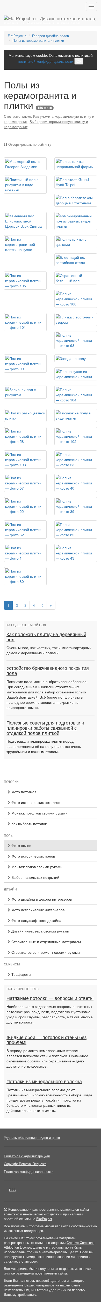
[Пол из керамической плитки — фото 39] (76, 506)
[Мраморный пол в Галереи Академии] (25, 164)
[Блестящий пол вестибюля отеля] (76, 260)
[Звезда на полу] (76, 358)
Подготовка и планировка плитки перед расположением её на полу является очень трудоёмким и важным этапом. (43, 746)
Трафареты (20, 974)
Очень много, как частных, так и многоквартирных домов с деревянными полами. (48, 650)
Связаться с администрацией (27, 1156)
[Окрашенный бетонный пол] (76, 278)
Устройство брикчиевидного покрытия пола (47, 671)
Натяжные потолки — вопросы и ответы (49, 998)
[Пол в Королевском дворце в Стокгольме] (76, 200)
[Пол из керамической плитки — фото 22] (25, 506)
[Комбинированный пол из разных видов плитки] (76, 221)
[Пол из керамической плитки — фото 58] (25, 436)
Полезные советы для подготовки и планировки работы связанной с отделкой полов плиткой (45, 728)
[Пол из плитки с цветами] (76, 241)
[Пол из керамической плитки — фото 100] (76, 299)
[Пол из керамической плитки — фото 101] (25, 322)
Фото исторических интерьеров (37, 909)
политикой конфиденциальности (45, 61)
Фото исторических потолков (35, 802)
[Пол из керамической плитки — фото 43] (76, 553)
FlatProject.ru (17, 35)
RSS (12, 1190)
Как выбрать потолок (28, 823)
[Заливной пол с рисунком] (25, 392)
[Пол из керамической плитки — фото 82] (76, 529)
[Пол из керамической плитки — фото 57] (25, 483)
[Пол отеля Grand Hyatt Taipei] (76, 182)
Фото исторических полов (32, 856)
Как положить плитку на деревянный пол (46, 637)
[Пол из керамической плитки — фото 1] (25, 553)
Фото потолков (23, 791)
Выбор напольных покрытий (34, 877)
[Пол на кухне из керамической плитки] (76, 374)
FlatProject (44, 1218)
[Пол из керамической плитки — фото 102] (76, 436)
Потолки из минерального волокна (44, 1081)
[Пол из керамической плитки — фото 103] (25, 459)
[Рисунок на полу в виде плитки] (76, 415)
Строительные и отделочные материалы (45, 941)
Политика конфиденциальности (28, 1171)
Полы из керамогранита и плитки (38, 40)
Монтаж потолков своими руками (39, 813)
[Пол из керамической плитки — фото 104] (76, 394)
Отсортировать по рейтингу (29, 144)
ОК (78, 61)
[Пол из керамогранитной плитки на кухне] (25, 244)
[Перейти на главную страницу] (50, 19)
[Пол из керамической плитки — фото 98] (76, 340)
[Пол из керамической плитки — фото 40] (76, 483)
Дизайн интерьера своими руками (39, 931)
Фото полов (20, 845)
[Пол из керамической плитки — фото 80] (25, 576)
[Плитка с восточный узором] (76, 319)
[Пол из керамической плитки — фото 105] (25, 280)
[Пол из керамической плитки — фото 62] (25, 529)
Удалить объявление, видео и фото (32, 1137)
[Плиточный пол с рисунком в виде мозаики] (25, 184)
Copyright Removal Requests (25, 1163)
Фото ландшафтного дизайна (35, 920)
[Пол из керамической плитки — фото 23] (76, 459)
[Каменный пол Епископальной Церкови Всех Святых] (25, 221)
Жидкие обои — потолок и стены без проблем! (46, 1040)
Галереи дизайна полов (50, 35)
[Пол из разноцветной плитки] (25, 415)
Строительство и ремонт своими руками (45, 952)
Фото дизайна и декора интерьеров (41, 899)
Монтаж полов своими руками (36, 866)
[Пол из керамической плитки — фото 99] (25, 363)
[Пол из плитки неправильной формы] (76, 164)
